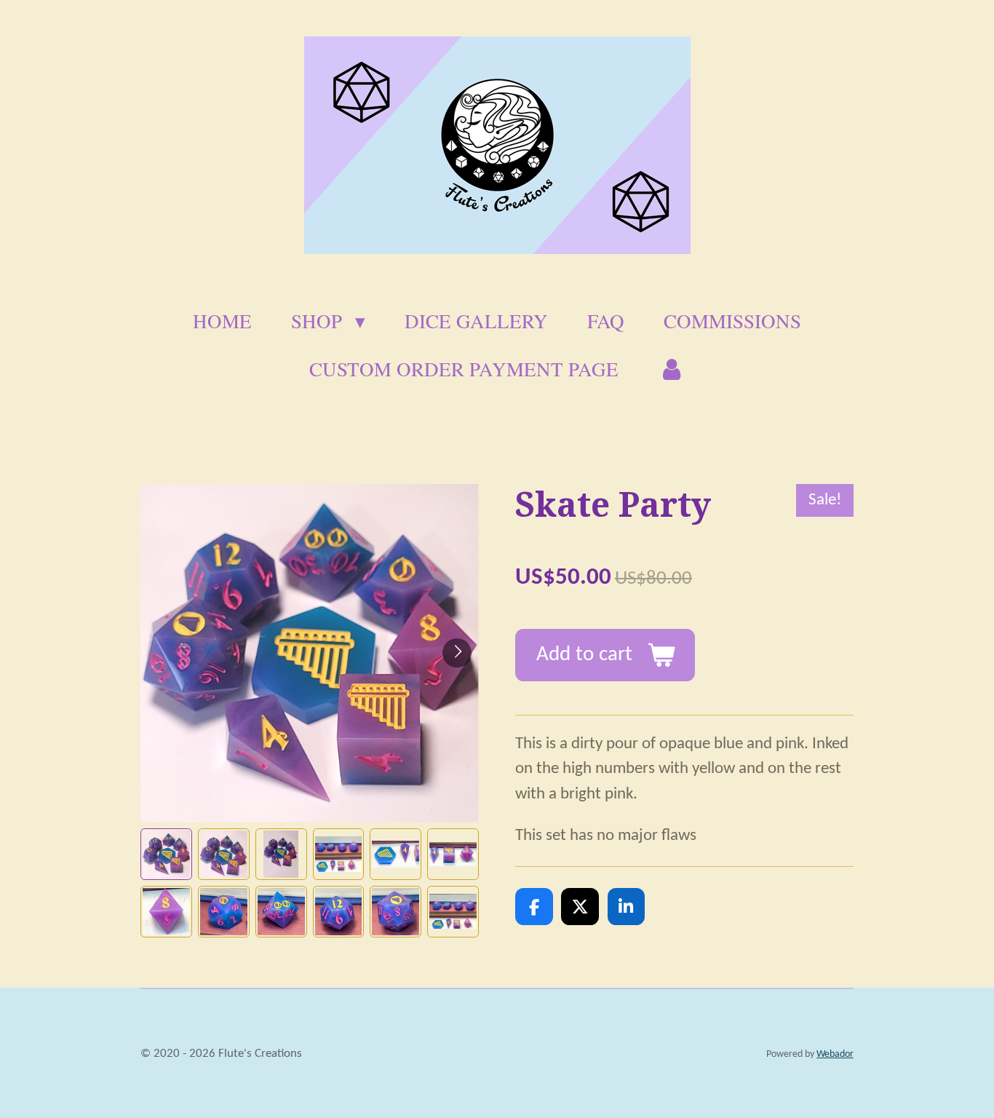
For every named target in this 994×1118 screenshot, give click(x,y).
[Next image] (457, 652)
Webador (835, 1054)
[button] (166, 854)
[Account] (671, 369)
